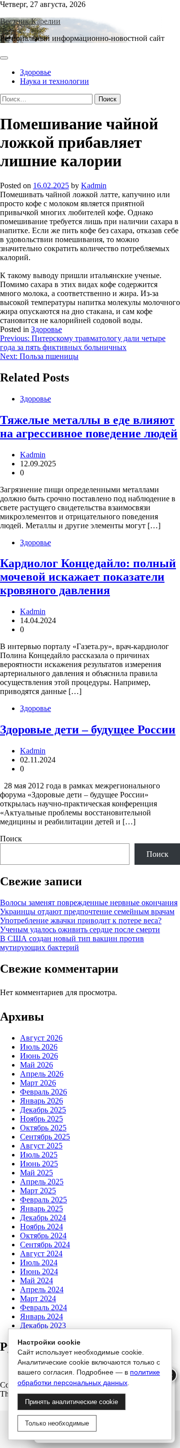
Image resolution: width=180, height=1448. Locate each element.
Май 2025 (36, 1172)
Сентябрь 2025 (45, 1136)
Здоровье (35, 72)
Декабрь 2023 (43, 1325)
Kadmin (93, 185)
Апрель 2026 (42, 1074)
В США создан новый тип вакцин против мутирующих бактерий (72, 943)
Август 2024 (41, 1253)
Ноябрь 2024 (41, 1226)
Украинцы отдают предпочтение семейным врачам (87, 911)
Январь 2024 (41, 1316)
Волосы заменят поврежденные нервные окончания (89, 902)
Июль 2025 (39, 1154)
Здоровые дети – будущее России (88, 729)
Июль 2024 (39, 1262)
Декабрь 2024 (43, 1217)
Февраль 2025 (43, 1199)
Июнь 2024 (39, 1271)
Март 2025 (38, 1190)
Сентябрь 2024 (45, 1244)
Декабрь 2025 (43, 1109)
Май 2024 (36, 1280)
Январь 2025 (41, 1208)
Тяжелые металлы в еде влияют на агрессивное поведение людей (89, 426)
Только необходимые (57, 1423)
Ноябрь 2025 (41, 1118)
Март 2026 (38, 1083)
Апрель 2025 (42, 1181)
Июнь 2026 (39, 1056)
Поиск (11, 838)
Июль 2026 (39, 1047)
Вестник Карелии (30, 21)
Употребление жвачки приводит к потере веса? (81, 920)
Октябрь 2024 (43, 1235)
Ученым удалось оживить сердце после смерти (80, 929)
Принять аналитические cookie (71, 1402)
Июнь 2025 (39, 1163)
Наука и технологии (54, 81)
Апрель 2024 (42, 1289)
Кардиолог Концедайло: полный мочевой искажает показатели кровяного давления (88, 577)
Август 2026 (41, 1038)
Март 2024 (38, 1298)
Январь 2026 (41, 1100)
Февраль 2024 (43, 1307)
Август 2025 (41, 1145)
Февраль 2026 (43, 1091)
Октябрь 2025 (43, 1127)
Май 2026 (36, 1065)
